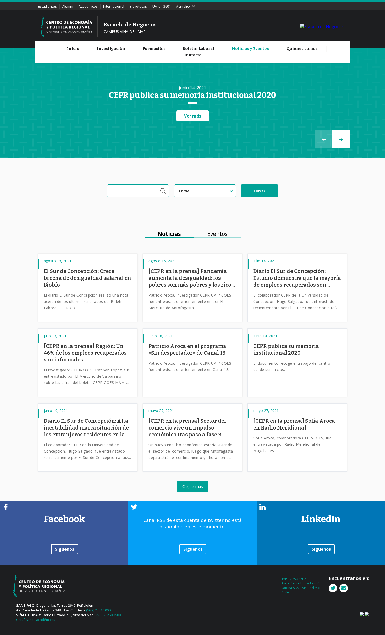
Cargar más (192, 486)
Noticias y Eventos (250, 48)
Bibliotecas (138, 6)
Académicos (88, 6)
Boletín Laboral (198, 48)
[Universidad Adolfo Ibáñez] (322, 26)
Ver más (192, 116)
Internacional (113, 6)
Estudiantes (47, 6)
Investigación (111, 48)
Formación (154, 48)
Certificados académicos (35, 619)
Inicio (73, 48)
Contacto (192, 55)
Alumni (67, 6)
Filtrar (259, 190)
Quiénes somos (302, 48)
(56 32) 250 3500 (108, 614)
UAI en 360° (161, 6)
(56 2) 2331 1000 (98, 610)
